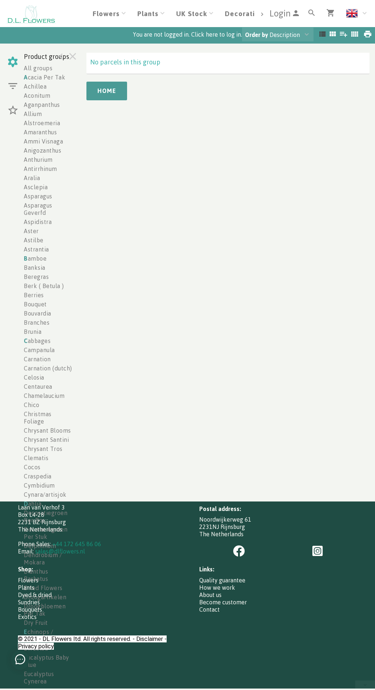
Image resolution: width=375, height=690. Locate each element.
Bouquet (35, 304)
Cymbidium (39, 485)
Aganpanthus (42, 104)
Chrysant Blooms (47, 430)
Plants (26, 587)
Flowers (28, 580)
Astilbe (34, 240)
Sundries (29, 602)
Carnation (37, 359)
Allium (33, 114)
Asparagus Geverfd (38, 209)
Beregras (36, 276)
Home (106, 90)
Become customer (223, 602)
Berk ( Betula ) (44, 286)
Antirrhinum (40, 168)
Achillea (35, 86)
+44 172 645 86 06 (76, 544)
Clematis (36, 458)
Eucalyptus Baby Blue (46, 661)
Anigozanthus (42, 150)
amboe (35, 258)
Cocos (32, 467)
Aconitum (37, 95)
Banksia (34, 267)
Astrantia (36, 249)
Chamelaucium (44, 395)
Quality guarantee (222, 580)
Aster (31, 231)
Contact (209, 609)
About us (210, 594)
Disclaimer (149, 638)
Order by (256, 34)
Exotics (27, 616)
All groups (38, 68)
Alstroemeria (42, 123)
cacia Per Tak (44, 77)
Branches (36, 322)
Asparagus (38, 196)
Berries (34, 295)
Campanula (39, 350)
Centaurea (38, 386)
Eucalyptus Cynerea (39, 677)
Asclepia (36, 187)
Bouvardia (37, 313)
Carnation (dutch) (48, 368)
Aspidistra (38, 221)
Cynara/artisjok (45, 494)
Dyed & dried (35, 594)
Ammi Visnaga (43, 141)
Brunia (32, 331)
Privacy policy (36, 646)
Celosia (34, 377)
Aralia (32, 178)
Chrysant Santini (46, 439)
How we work (217, 587)
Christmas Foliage (38, 417)
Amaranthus (40, 132)
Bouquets (30, 609)
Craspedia (38, 476)
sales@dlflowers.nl (60, 551)
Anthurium (38, 159)
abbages (37, 340)
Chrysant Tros (43, 448)
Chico (32, 405)
